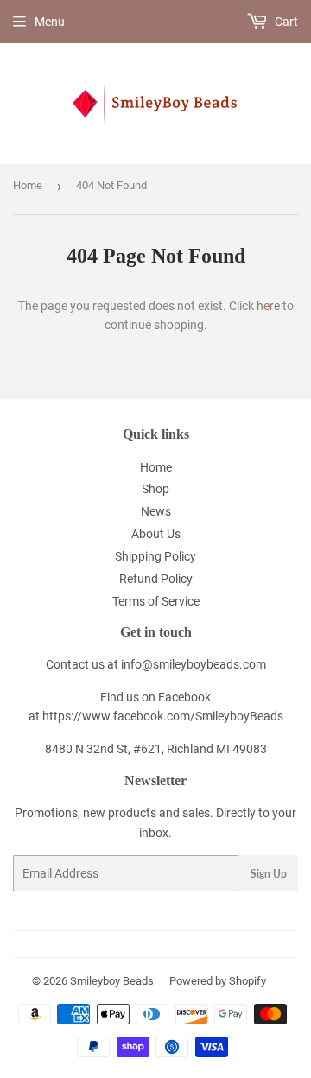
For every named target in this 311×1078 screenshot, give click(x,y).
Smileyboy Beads (112, 980)
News (156, 511)
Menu (50, 22)
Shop (155, 489)
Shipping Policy (155, 556)
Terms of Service (156, 601)
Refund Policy (156, 579)
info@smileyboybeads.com (193, 664)
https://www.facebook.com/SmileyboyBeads (162, 716)
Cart (285, 22)
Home (27, 185)
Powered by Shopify (217, 980)
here (268, 306)
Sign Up (269, 873)
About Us (156, 534)
